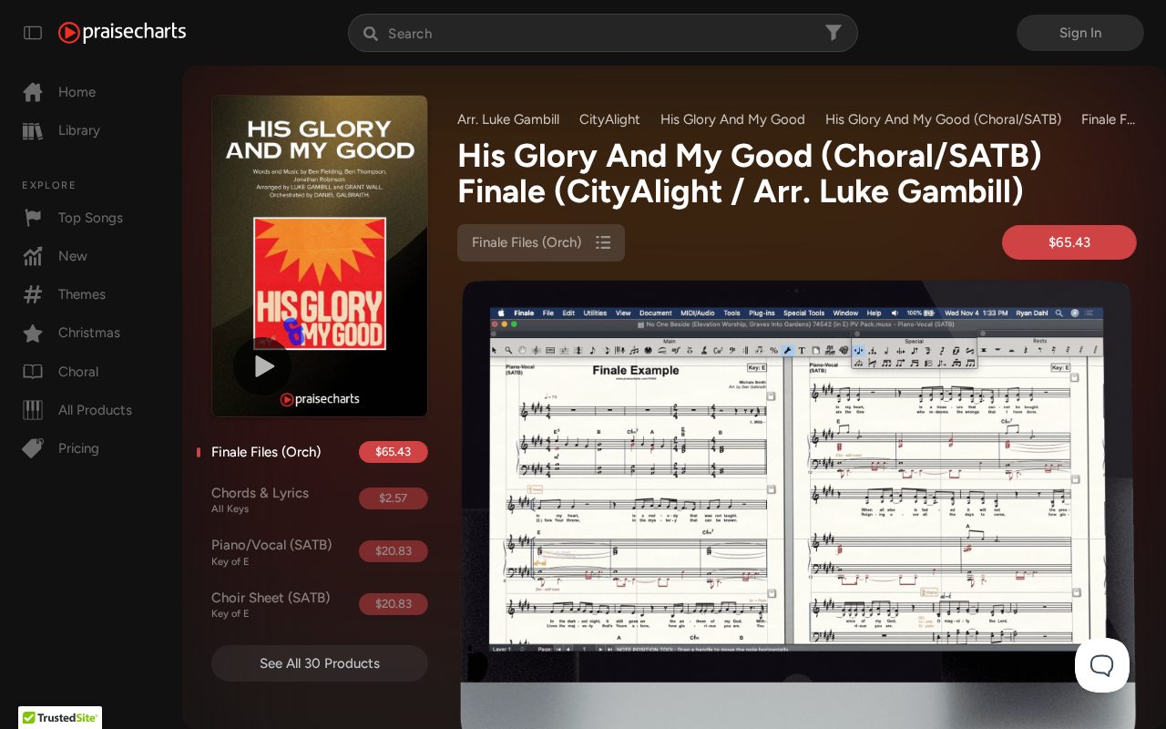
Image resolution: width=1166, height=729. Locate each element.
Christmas (89, 332)
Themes (82, 294)
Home (77, 92)
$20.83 (393, 551)
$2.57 (393, 498)
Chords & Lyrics (260, 500)
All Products (95, 410)
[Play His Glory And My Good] (262, 366)
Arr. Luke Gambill (508, 119)
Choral (78, 372)
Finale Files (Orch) (266, 452)
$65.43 (393, 451)
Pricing (78, 448)
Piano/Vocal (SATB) (271, 552)
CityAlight (609, 119)
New (72, 256)
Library (79, 130)
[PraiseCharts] (122, 33)
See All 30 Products (320, 663)
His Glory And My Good (732, 119)
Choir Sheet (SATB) (270, 605)
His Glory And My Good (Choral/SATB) (943, 119)
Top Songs (90, 218)
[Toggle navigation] (33, 33)
